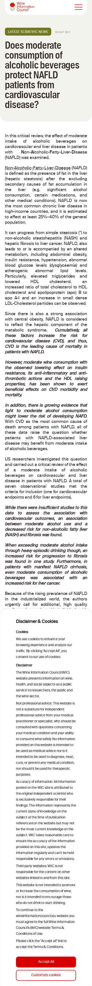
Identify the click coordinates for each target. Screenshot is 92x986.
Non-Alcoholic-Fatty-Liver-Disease (38, 168)
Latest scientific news (28, 32)
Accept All (46, 962)
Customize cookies (46, 975)
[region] (46, 797)
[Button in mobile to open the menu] (78, 7)
